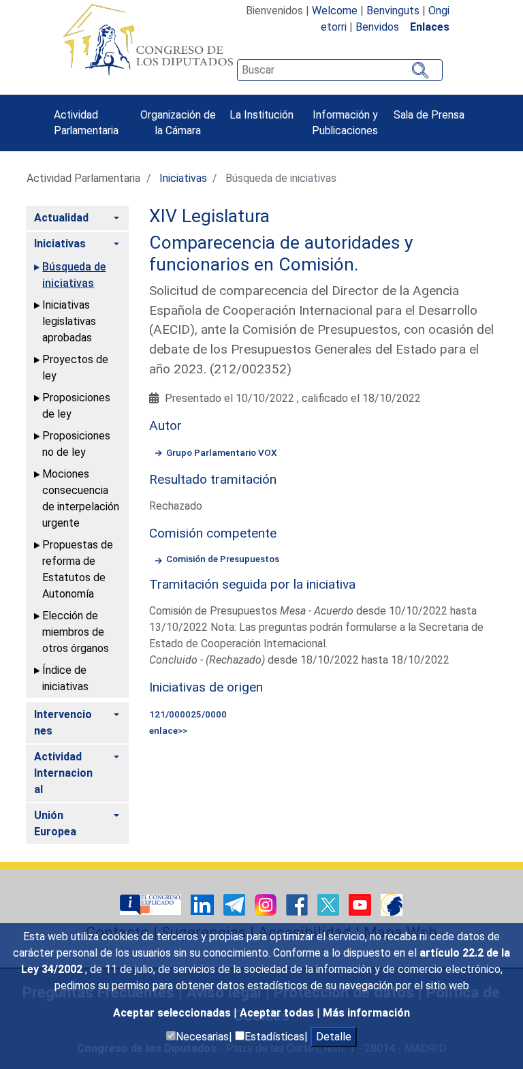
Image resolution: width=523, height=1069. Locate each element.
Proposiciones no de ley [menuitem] (76, 444)
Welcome (335, 10)
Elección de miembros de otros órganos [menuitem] (75, 632)
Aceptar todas (278, 1012)
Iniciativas (183, 178)
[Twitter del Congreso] (329, 903)
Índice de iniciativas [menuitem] (65, 678)
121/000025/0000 (188, 714)
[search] (340, 70)
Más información (366, 1012)
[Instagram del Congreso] (267, 903)
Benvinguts (392, 10)
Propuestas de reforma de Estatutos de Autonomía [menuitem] (77, 569)
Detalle (333, 1036)
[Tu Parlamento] (151, 903)
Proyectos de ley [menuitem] (75, 367)
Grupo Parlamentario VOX (221, 452)
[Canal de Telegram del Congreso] (235, 903)
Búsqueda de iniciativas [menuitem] (74, 275)
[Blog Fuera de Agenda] (391, 903)
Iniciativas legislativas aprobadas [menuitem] (69, 321)
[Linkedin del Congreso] (203, 903)
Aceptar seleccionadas (173, 1012)
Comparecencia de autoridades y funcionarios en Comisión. (281, 253)
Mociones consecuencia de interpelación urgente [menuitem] (80, 498)
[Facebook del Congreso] (298, 903)
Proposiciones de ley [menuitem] (76, 405)
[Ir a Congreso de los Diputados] (148, 39)
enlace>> (168, 730)
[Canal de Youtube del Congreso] (361, 903)
